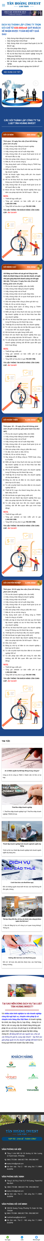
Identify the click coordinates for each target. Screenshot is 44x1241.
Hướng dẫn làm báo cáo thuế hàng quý (22, 958)
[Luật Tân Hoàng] (24, 4)
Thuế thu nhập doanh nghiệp (22, 807)
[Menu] (3, 5)
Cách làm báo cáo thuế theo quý (22, 882)
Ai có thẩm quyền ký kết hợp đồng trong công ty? (22, 771)
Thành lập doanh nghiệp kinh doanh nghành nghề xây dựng (22, 845)
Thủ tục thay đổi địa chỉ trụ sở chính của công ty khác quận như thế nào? (22, 920)
